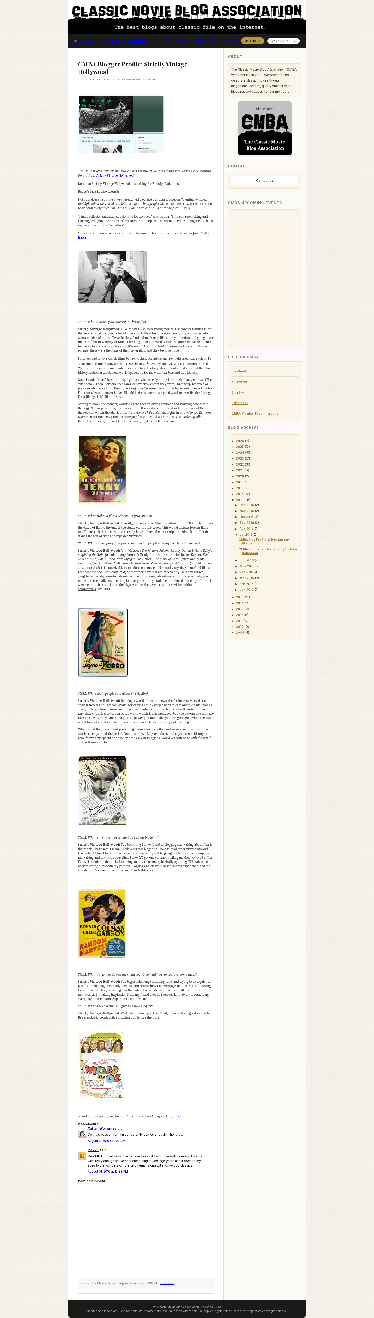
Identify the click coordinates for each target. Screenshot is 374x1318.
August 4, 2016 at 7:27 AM (107, 1141)
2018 (240, 488)
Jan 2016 (247, 589)
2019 (240, 482)
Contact (231, 41)
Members (181, 41)
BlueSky (238, 392)
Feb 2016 (247, 584)
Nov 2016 (247, 511)
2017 (240, 494)
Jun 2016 (247, 560)
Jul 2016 (247, 534)
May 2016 (247, 566)
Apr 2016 (247, 572)
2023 (240, 458)
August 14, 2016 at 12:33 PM (108, 1171)
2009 (240, 632)
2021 (240, 470)
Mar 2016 (247, 578)
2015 (240, 597)
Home (165, 41)
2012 (240, 615)
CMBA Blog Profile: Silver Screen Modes (264, 541)
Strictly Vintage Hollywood (115, 175)
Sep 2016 (247, 522)
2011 (239, 621)
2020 (240, 476)
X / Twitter (239, 382)
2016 (240, 500)
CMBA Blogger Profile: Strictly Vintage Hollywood (268, 551)
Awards (215, 41)
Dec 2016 (247, 505)
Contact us (264, 180)
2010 (240, 626)
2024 (240, 452)
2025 (240, 446)
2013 (240, 609)
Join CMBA (252, 41)
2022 (240, 464)
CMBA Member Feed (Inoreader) (256, 413)
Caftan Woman (100, 1128)
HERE (82, 237)
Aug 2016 (247, 528)
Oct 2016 (247, 517)
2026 (240, 441)
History (199, 41)
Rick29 (93, 1150)
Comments (167, 1283)
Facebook (239, 371)
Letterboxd (240, 403)
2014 (240, 603)
